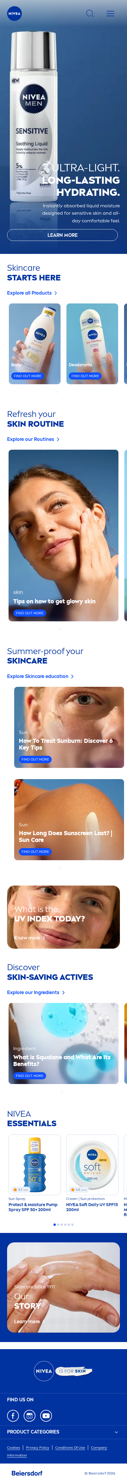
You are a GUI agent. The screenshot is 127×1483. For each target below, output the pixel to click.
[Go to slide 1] (56, 392)
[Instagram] (29, 1416)
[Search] (90, 13)
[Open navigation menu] (110, 13)
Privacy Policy (37, 1448)
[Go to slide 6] (72, 1224)
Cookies (13, 1448)
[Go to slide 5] (70, 392)
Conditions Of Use (70, 1448)
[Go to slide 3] (63, 392)
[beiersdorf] (27, 1473)
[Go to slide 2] (60, 392)
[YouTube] (46, 1416)
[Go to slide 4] (67, 392)
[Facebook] (13, 1416)
